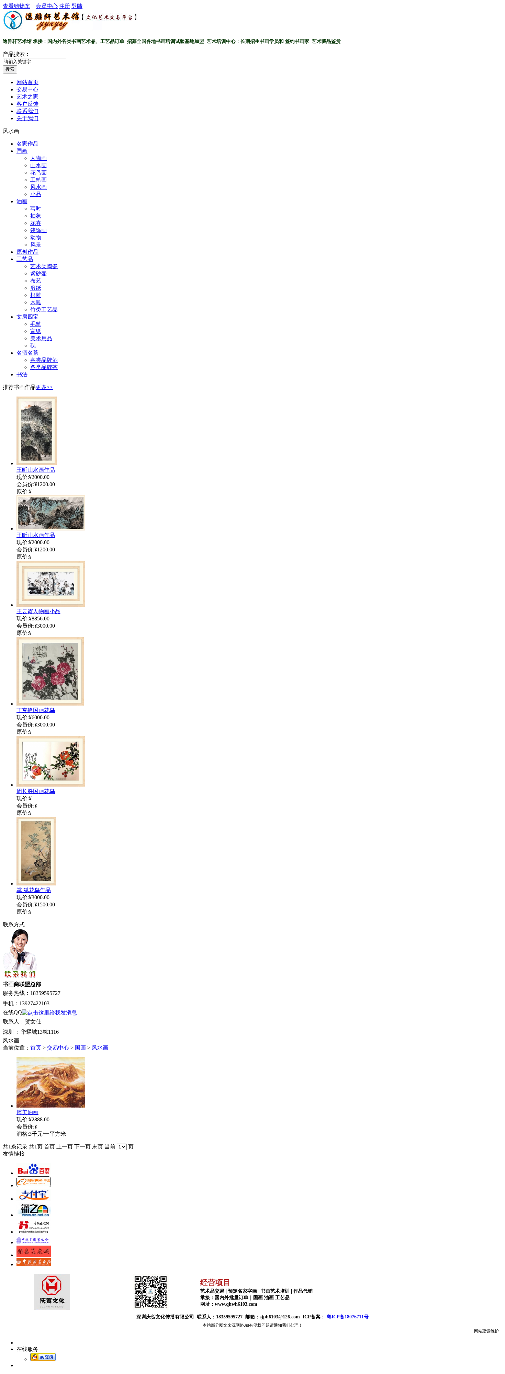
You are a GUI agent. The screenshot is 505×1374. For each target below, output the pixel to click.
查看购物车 (16, 6)
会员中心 (47, 6)
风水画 (38, 187)
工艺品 (24, 259)
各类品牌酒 (44, 360)
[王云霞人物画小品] (50, 605)
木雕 (35, 302)
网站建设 (482, 1331)
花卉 (35, 223)
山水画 (38, 165)
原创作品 (27, 252)
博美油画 (27, 1112)
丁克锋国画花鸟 (35, 710)
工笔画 (38, 180)
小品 (35, 194)
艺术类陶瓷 (44, 266)
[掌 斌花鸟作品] (36, 883)
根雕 (35, 295)
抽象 (35, 216)
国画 (21, 151)
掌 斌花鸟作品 (33, 890)
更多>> (44, 387)
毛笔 (35, 324)
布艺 (35, 281)
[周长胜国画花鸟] (50, 785)
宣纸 (35, 331)
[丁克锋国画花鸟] (50, 704)
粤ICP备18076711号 (348, 1316)
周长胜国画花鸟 (35, 791)
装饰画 (38, 230)
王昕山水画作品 (35, 470)
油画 (21, 201)
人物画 (38, 158)
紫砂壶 (38, 273)
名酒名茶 (27, 353)
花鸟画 (38, 172)
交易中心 (58, 1048)
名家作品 (27, 144)
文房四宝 (27, 317)
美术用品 (41, 338)
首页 (35, 1048)
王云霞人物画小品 (38, 611)
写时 (35, 208)
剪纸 (35, 288)
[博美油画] (50, 1106)
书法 (21, 374)
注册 (64, 6)
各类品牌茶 (44, 367)
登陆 (76, 6)
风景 (35, 245)
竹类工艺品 (44, 309)
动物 (35, 237)
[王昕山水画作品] (36, 463)
